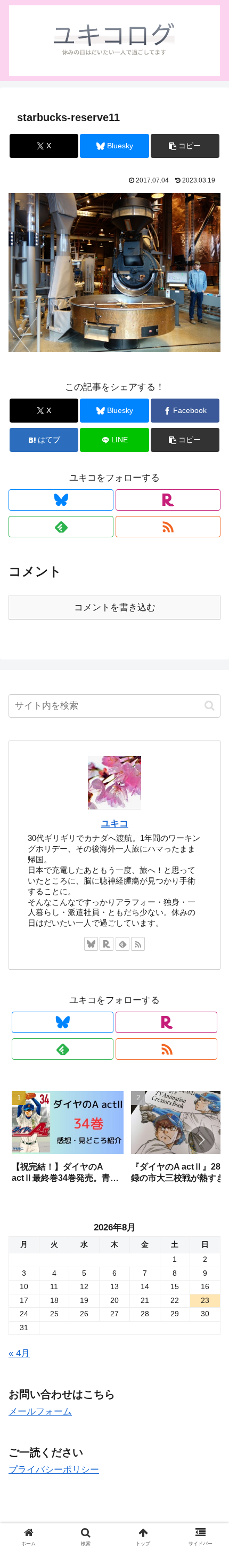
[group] (67, 1141)
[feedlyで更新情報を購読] (61, 526)
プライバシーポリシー (54, 1470)
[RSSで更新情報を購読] (168, 526)
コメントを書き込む (115, 607)
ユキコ (114, 823)
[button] (185, 146)
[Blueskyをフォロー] (61, 500)
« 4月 (19, 1353)
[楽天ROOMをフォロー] (168, 500)
